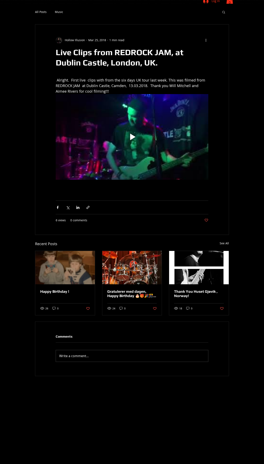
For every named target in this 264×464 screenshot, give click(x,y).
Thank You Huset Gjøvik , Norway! (196, 293)
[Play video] (132, 137)
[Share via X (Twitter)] (68, 207)
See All (224, 243)
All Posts (41, 12)
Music (59, 12)
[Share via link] (88, 207)
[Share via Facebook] (58, 207)
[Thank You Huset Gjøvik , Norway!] (199, 267)
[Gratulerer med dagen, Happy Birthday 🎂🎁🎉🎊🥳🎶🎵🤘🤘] (132, 267)
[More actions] (205, 40)
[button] (224, 12)
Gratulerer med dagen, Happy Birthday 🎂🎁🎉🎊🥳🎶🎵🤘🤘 (130, 293)
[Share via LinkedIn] (78, 207)
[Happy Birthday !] (65, 267)
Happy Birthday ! (54, 291)
